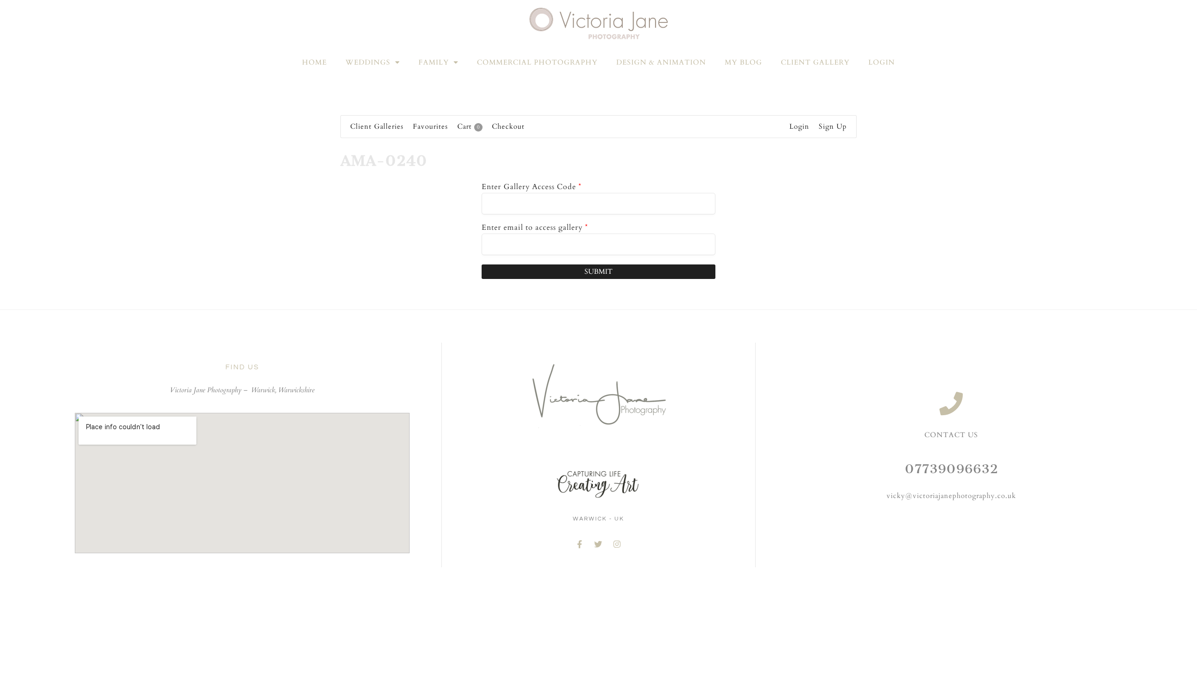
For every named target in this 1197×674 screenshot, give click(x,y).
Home (314, 62)
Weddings (368, 62)
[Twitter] (598, 544)
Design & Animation (661, 62)
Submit (598, 271)
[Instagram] (617, 544)
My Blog (743, 62)
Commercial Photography (537, 62)
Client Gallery (815, 62)
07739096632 (951, 468)
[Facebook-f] (580, 544)
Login (881, 62)
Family (433, 62)
